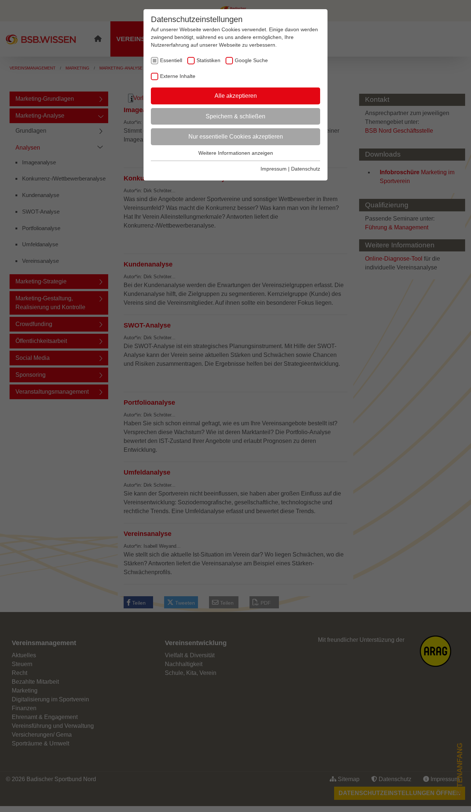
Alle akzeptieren (236, 96)
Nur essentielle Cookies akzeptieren (235, 136)
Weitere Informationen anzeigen (235, 153)
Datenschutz (305, 169)
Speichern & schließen (235, 116)
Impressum (274, 169)
